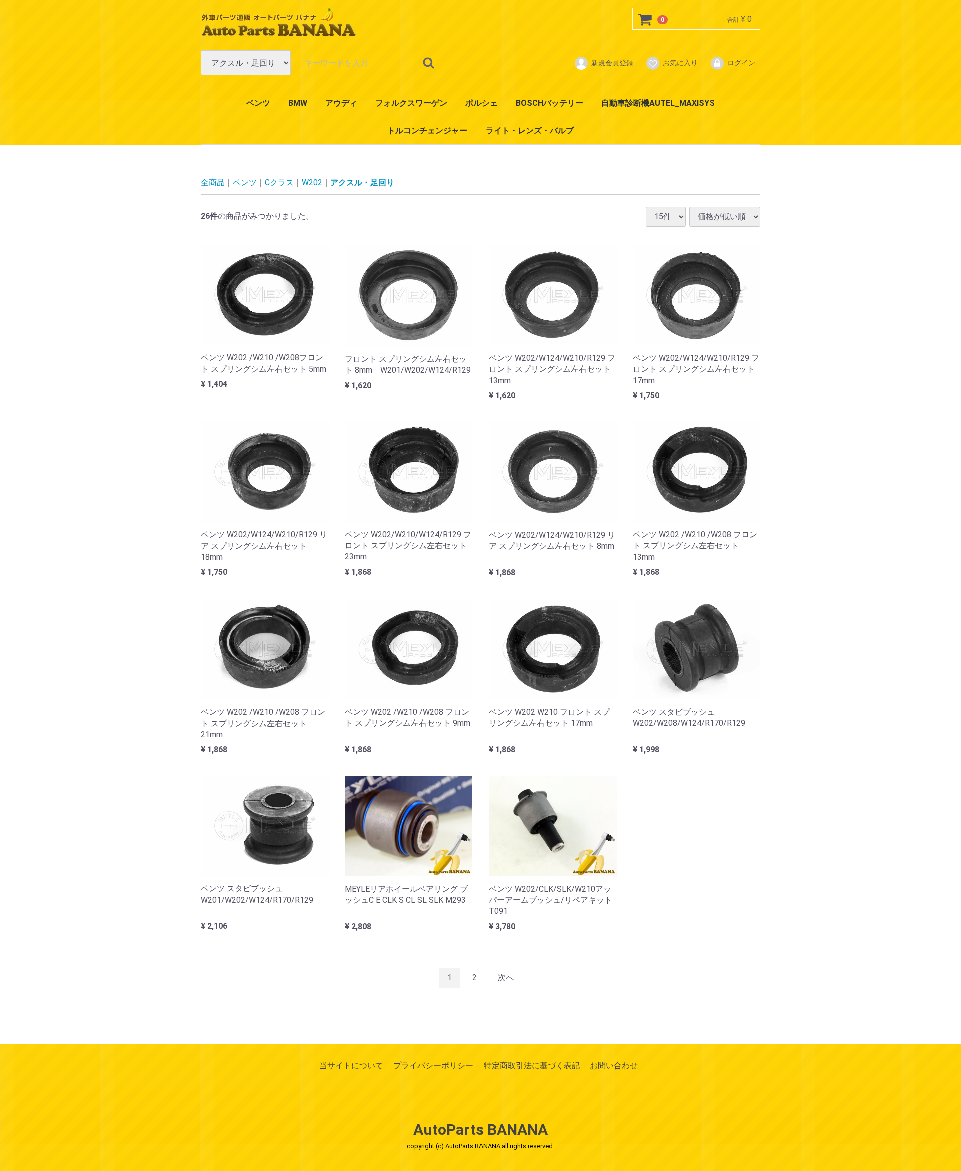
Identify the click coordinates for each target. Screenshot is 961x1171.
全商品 (213, 182)
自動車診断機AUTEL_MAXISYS (658, 103)
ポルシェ (481, 103)
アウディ (341, 103)
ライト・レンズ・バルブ (530, 130)
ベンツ (258, 103)
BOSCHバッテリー (549, 103)
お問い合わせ (614, 1065)
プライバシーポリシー (433, 1065)
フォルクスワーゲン (411, 103)
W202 (312, 182)
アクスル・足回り (362, 182)
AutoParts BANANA (480, 1129)
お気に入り (680, 63)
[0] (645, 19)
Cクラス (279, 182)
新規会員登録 (612, 63)
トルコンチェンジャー (427, 130)
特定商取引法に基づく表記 (532, 1065)
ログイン (741, 63)
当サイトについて (351, 1065)
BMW (297, 103)
